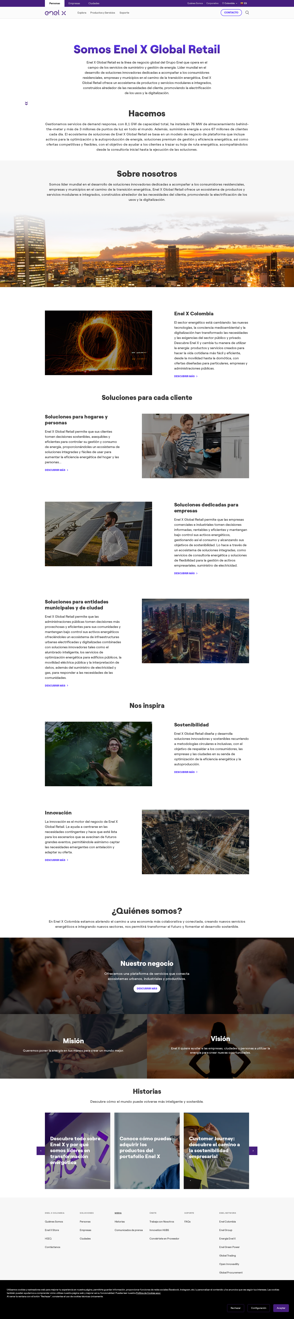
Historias (120, 1221)
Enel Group (225, 1230)
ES (245, 3)
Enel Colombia (227, 1221)
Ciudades (85, 1238)
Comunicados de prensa (129, 1230)
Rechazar (236, 1308)
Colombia (230, 3)
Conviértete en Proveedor (164, 1238)
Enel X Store (52, 1230)
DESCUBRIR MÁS (184, 376)
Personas (85, 1221)
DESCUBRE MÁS (199, 78)
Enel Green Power (229, 1247)
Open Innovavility (229, 1264)
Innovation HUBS (159, 1230)
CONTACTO (231, 12)
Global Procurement (231, 1272)
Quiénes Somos (195, 3)
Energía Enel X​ (227, 1238)
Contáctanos (52, 1247)
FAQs (187, 1221)
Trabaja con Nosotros (162, 1221)
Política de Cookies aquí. (148, 1293)
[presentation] (41, 1151)
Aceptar (281, 1308)
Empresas (85, 1230)
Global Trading (227, 1255)
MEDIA (118, 1213)
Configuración (258, 1308)
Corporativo (212, 3)
